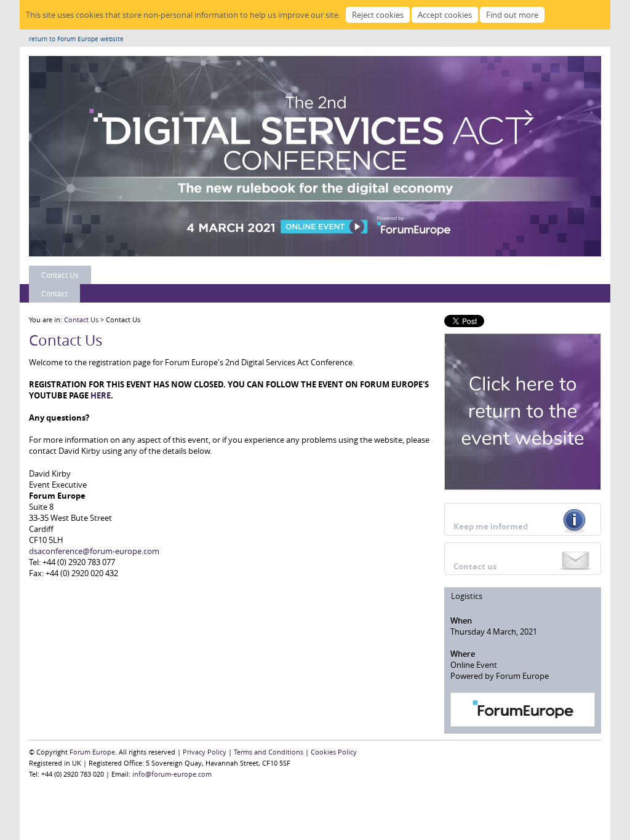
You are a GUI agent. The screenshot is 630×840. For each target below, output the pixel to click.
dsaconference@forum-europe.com (94, 551)
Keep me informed (490, 526)
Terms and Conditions (268, 751)
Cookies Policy (334, 751)
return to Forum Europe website (76, 39)
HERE (100, 395)
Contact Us (60, 275)
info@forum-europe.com (172, 774)
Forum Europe (92, 751)
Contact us (474, 566)
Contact (54, 293)
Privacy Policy (204, 751)
